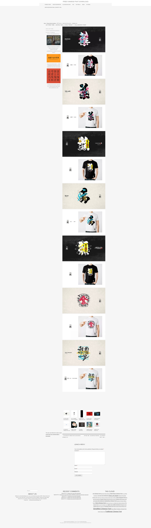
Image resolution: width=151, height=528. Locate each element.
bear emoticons (107, 493)
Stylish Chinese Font (101, 511)
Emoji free (111, 499)
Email (75, 468)
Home (45, 23)
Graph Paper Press (83, 521)
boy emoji (124, 493)
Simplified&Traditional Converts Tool (53, 7)
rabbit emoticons (117, 504)
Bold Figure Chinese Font (116, 493)
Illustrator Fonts (67, 4)
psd (106, 504)
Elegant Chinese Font (104, 499)
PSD (73, 4)
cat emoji (100, 495)
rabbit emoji (110, 504)
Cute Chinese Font (121, 497)
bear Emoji (103, 493)
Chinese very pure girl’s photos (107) (74, 498)
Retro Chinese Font (101, 506)
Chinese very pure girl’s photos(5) (74, 496)
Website (76, 471)
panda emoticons (121, 503)
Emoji (83, 4)
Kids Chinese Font (100, 503)
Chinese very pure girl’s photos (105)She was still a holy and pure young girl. (74, 494)
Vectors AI (78, 4)
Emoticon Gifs (124, 499)
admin (52, 28)
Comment (76, 450)
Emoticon (114, 499)
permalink (53, 32)
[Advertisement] (75, 16)
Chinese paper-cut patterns (112, 497)
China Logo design (113, 495)
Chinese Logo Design (105, 497)
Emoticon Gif (118, 499)
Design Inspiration (57, 4)
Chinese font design (122, 495)
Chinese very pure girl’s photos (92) (74, 497)
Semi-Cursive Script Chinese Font (120, 506)
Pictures (88, 4)
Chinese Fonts (48, 4)
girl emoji (95, 501)
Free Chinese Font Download (75, 1)
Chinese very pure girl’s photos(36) (74, 493)
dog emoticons (97, 499)
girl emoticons (101, 501)
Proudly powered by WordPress (69, 521)
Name (76, 465)
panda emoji (116, 503)
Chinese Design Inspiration (51, 23)
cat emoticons (105, 495)
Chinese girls (94, 497)
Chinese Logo (99, 497)
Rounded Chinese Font (109, 506)
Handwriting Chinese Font (110, 501)
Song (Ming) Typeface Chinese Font (118, 508)
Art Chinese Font (97, 493)
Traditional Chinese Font (113, 511)
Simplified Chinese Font (102, 509)
